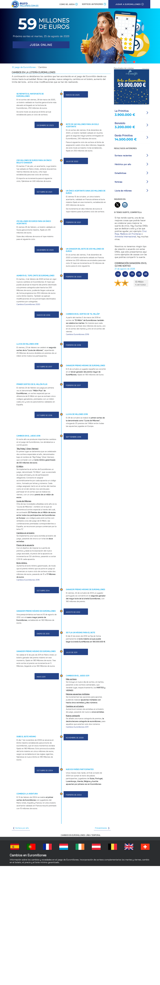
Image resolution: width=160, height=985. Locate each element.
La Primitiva (122, 110)
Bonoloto (120, 123)
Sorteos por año (22, 828)
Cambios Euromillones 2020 (28, 304)
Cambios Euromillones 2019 (77, 334)
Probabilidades (101, 828)
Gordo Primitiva (124, 135)
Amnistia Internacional (125, 236)
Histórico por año (123, 164)
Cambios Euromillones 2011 (77, 727)
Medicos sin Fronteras (130, 233)
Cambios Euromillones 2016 (28, 580)
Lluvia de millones (123, 190)
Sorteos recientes (123, 155)
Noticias (118, 181)
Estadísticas (120, 173)
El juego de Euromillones (24, 67)
